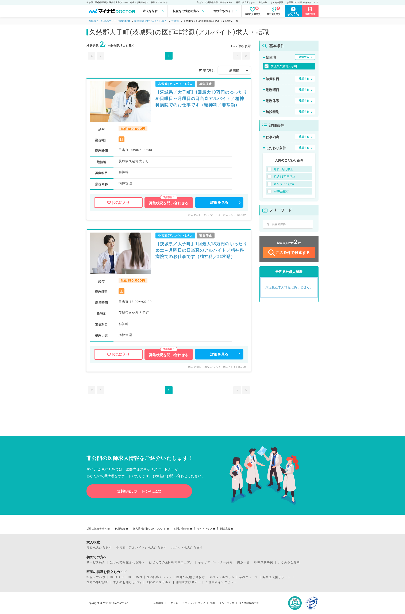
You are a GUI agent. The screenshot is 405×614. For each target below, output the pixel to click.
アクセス (173, 603)
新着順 (234, 70)
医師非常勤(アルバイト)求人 (150, 21)
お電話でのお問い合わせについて (303, 2)
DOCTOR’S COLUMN (126, 577)
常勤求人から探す (99, 547)
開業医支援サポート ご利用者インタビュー (206, 582)
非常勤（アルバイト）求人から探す (141, 547)
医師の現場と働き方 (190, 577)
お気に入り (121, 202)
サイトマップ (204, 528)
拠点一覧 (263, 2)
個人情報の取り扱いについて (149, 528)
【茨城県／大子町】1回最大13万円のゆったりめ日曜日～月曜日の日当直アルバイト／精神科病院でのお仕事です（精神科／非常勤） (201, 98)
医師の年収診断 (97, 582)
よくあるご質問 (289, 562)
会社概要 (158, 603)
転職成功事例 (263, 562)
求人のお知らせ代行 (127, 582)
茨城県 (175, 21)
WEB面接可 (281, 191)
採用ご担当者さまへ (245, 2)
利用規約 (120, 528)
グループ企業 (226, 603)
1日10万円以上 (283, 169)
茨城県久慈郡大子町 (284, 66)
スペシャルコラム (222, 577)
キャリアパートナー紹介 (215, 562)
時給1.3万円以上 (284, 176)
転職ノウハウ (95, 577)
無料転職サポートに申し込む (139, 491)
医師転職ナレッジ (159, 577)
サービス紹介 (95, 562)
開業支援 (225, 528)
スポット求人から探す (187, 547)
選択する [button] (304, 57)
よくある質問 (277, 2)
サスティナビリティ (193, 603)
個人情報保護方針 (249, 603)
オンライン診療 (284, 184)
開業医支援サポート (276, 577)
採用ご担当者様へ (96, 528)
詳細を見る (219, 202)
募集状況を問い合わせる (168, 203)
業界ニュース (248, 577)
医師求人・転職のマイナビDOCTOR (109, 21)
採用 (212, 603)
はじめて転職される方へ (127, 562)
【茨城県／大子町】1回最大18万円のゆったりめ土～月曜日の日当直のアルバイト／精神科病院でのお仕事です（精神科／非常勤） (201, 250)
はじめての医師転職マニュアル (171, 562)
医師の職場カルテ (158, 582)
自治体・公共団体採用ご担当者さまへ (214, 2)
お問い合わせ (181, 528)
